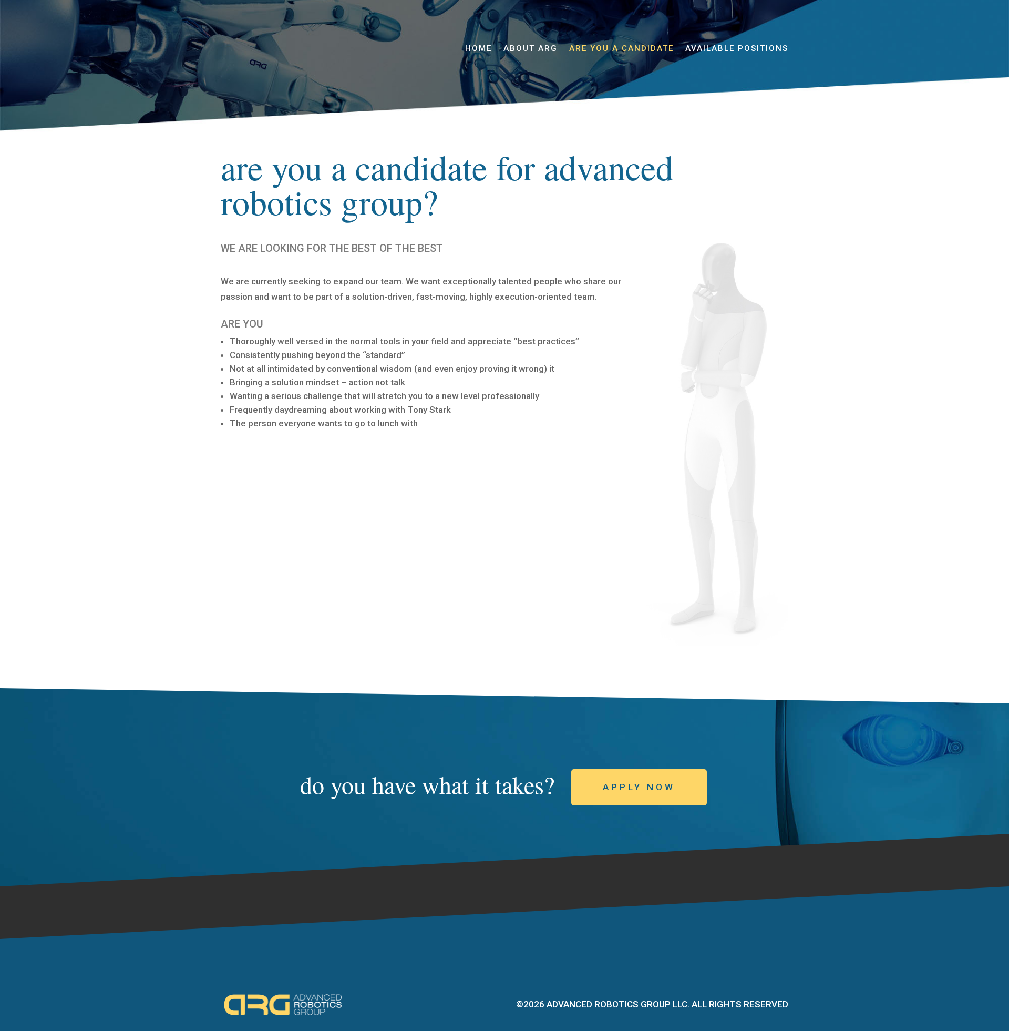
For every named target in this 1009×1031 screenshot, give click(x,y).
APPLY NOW (639, 787)
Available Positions (736, 49)
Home (478, 49)
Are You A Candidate (621, 49)
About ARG (530, 49)
